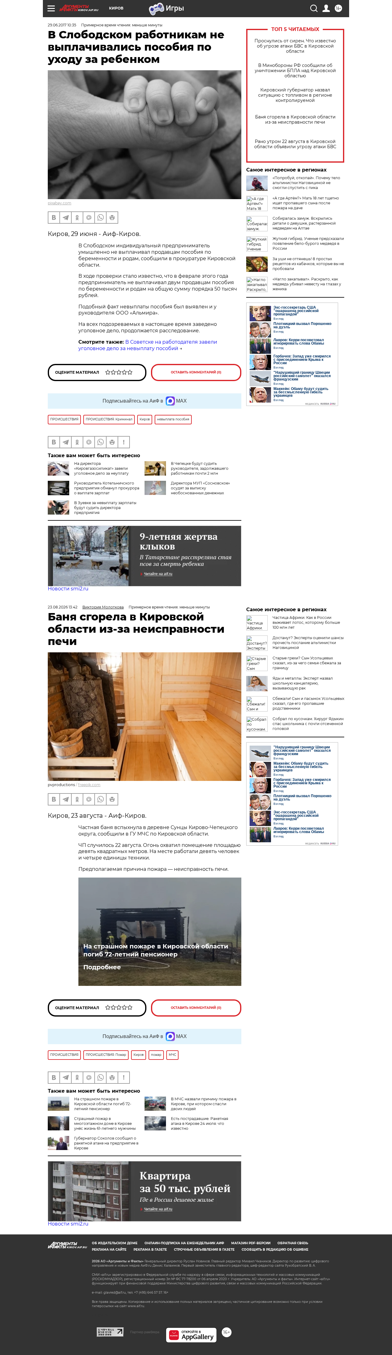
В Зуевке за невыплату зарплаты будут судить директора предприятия (105, 507)
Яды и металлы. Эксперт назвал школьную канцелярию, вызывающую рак (303, 683)
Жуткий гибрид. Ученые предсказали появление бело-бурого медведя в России (308, 243)
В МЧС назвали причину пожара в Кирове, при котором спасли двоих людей (203, 1104)
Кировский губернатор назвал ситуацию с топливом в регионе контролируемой (295, 95)
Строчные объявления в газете (204, 1250)
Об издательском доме (115, 1243)
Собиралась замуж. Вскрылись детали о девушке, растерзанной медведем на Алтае (304, 223)
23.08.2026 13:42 (62, 607)
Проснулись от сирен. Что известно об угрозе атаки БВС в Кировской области (295, 46)
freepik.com (89, 784)
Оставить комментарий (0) (196, 372)
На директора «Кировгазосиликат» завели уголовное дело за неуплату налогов (88, 471)
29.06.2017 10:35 (62, 25)
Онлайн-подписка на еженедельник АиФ (184, 1243)
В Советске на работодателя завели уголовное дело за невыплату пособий (147, 345)
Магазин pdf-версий (250, 1243)
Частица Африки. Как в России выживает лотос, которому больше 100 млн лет (306, 622)
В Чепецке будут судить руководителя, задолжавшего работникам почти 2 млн (199, 468)
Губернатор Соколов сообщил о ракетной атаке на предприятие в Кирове (106, 1143)
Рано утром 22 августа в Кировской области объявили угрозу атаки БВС (295, 144)
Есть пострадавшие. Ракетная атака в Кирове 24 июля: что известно (199, 1123)
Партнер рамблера (144, 1332)
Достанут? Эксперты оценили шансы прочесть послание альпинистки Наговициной (308, 642)
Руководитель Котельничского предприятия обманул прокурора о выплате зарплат (106, 488)
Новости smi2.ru (68, 589)
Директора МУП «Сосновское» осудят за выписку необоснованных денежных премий (187, 490)
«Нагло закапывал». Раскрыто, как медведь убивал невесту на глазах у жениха (307, 284)
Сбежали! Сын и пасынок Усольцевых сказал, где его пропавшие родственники (308, 703)
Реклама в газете (150, 1250)
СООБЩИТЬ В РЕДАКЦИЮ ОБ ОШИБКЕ (275, 1250)
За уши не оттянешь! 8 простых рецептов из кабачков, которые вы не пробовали (308, 264)
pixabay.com (59, 203)
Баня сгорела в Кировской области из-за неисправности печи (295, 119)
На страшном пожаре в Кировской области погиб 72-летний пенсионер (155, 950)
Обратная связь (292, 1243)
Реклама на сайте (109, 1250)
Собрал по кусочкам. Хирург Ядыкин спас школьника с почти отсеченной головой (308, 723)
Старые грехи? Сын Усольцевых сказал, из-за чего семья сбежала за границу (307, 663)
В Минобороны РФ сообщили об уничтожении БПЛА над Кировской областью (295, 71)
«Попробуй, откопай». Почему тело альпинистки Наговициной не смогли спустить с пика (306, 183)
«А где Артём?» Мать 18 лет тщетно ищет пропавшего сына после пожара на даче (306, 203)
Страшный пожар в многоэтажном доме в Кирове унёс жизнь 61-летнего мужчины (105, 1123)
